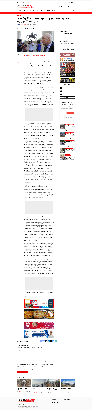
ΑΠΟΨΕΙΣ (19, 15)
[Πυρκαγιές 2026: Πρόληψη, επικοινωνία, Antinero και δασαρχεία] (39, 383)
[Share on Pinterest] (19, 62)
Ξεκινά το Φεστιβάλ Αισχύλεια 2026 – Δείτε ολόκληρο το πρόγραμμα (69, 158)
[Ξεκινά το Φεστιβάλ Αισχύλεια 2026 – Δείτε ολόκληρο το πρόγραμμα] (62, 157)
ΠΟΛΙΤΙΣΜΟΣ (68, 154)
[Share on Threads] (27, 28)
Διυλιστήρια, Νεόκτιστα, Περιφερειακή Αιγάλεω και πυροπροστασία (67, 390)
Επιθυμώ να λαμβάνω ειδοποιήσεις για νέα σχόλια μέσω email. (30, 366)
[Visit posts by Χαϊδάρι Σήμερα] (18, 24)
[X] (69, 2)
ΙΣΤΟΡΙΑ (67, 124)
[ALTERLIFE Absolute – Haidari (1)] (67, 80)
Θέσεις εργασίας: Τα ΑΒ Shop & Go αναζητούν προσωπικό (27, 12)
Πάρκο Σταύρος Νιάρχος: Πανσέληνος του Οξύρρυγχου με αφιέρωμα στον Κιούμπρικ (67, 45)
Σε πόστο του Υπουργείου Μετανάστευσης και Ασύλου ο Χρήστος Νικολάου (67, 49)
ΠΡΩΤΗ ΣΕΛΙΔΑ (71, 124)
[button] (74, 6)
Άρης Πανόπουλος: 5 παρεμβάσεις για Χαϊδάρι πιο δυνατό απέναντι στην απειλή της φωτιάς (52, 390)
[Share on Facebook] (23, 28)
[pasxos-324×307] (67, 69)
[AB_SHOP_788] (39, 303)
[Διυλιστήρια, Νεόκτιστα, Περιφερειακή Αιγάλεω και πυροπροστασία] (68, 383)
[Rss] (74, 2)
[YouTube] (71, 2)
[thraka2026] (67, 55)
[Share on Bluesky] (29, 28)
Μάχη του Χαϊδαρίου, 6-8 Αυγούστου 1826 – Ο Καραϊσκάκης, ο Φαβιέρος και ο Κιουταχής (69, 136)
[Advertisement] (39, 114)
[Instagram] (72, 2)
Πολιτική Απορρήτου (67, 117)
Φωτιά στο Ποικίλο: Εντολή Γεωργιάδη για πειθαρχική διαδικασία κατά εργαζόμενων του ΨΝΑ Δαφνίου (69, 144)
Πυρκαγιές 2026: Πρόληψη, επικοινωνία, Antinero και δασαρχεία (37, 390)
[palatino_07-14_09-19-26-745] (39, 314)
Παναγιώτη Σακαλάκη (32, 407)
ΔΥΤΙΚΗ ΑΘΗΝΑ (68, 132)
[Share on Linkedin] (19, 65)
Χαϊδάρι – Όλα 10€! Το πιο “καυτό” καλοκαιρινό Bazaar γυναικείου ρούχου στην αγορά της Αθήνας (69, 151)
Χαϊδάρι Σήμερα (23, 24)
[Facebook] (68, 2)
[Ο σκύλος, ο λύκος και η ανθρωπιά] (24, 383)
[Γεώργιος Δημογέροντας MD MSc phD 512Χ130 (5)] (39, 334)
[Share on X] (25, 28)
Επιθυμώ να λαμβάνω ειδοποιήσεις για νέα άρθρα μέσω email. (30, 369)
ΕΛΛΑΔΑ (67, 140)
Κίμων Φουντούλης (21, 391)
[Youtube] (67, 94)
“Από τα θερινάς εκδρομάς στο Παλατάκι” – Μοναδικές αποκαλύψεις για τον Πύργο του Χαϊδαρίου (69, 128)
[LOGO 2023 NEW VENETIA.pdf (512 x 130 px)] (39, 325)
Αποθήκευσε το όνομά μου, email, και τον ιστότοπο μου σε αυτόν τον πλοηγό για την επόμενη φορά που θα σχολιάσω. (36, 364)
